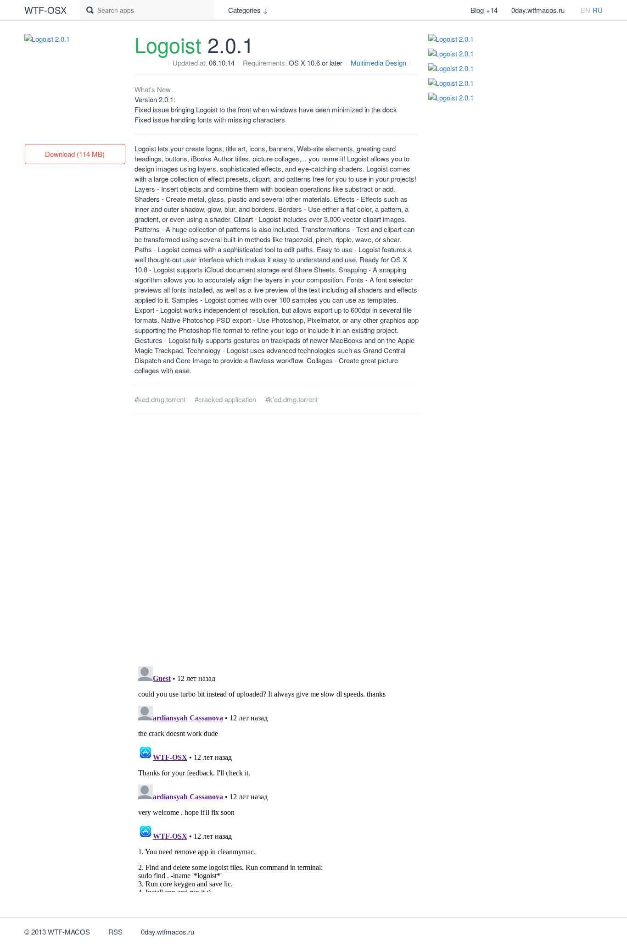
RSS (115, 931)
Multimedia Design (378, 62)
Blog (484, 10)
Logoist (194, 44)
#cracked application (225, 399)
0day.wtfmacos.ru (538, 10)
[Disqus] (276, 540)
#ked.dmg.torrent (159, 399)
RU (598, 10)
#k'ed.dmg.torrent (291, 399)
